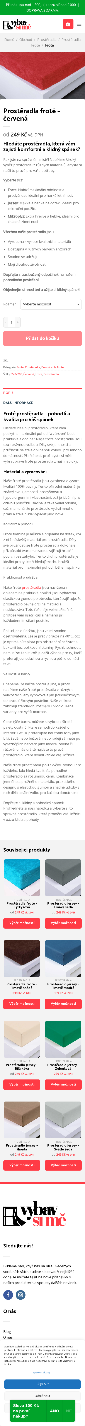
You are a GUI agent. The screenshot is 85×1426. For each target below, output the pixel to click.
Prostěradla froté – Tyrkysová (22, 905)
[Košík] (68, 24)
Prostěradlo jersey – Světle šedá (63, 1147)
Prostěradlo (51, 374)
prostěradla (31, 587)
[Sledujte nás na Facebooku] (8, 1295)
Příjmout (42, 1384)
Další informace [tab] (18, 403)
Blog (7, 1331)
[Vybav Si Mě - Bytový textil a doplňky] (17, 24)
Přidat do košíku (42, 338)
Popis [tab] (8, 393)
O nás (8, 1337)
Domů (9, 39)
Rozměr (9, 304)
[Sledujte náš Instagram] (21, 1295)
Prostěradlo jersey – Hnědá (22, 1147)
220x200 (16, 374)
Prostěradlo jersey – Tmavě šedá (63, 905)
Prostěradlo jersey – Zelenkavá (63, 1067)
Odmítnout (42, 1396)
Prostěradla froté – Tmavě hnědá (22, 986)
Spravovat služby (41, 1373)
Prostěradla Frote (52, 367)
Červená (28, 374)
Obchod (25, 39)
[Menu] (79, 24)
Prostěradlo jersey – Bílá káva (22, 1067)
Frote (49, 45)
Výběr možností (21, 923)
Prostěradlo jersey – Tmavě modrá (63, 986)
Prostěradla (46, 39)
